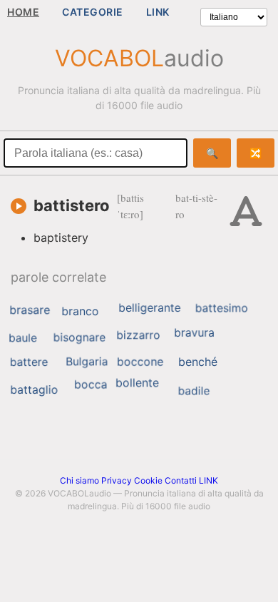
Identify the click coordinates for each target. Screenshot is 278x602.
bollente (137, 382)
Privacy (116, 480)
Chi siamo (79, 480)
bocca (91, 384)
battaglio (34, 389)
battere (29, 362)
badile (194, 390)
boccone (140, 361)
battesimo (221, 308)
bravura (194, 332)
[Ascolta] (18, 206)
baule (23, 338)
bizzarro (138, 335)
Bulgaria (87, 361)
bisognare (79, 337)
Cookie (148, 480)
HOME (23, 12)
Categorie (92, 12)
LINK (158, 12)
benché (197, 361)
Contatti (181, 480)
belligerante (149, 307)
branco (79, 311)
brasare (29, 309)
